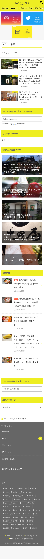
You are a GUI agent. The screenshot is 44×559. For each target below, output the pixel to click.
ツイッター (8, 452)
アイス (6, 492)
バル (15, 510)
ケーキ (24, 503)
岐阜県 (31, 524)
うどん (14, 488)
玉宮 (26, 528)
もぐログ (20, 543)
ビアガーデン (26, 510)
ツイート (5, 140)
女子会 (15, 521)
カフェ (38, 499)
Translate (21, 124)
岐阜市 (22, 524)
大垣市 (6, 521)
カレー (6, 503)
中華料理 (7, 517)
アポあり (16, 492)
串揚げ (16, 517)
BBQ (6, 488)
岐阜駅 (6, 528)
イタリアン (8, 499)
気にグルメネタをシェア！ (12, 469)
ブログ (15, 8)
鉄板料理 (34, 528)
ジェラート (28, 506)
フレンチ (37, 510)
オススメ (29, 499)
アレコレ (32, 496)
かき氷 (34, 488)
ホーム (5, 8)
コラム (32, 503)
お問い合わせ (9, 459)
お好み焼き (24, 488)
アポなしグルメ (19, 496)
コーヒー (17, 506)
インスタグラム (27, 8)
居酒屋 (31, 521)
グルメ (15, 503)
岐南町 (6, 524)
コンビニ (7, 506)
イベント (19, 499)
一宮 (35, 514)
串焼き (25, 517)
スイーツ (7, 510)
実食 (23, 521)
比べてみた (16, 528)
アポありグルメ (28, 492)
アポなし (7, 496)
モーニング (8, 514)
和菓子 (34, 517)
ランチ (18, 514)
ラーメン (27, 514)
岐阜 (14, 524)
